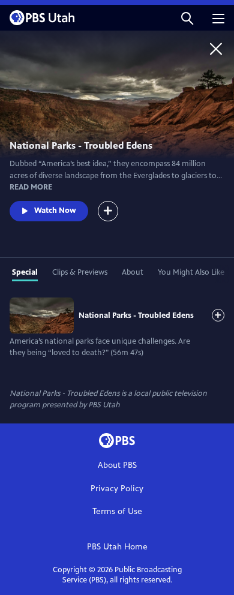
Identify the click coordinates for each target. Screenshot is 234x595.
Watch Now (55, 210)
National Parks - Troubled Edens (136, 315)
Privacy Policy (117, 488)
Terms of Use (117, 511)
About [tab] (132, 272)
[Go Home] (216, 49)
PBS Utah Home (117, 547)
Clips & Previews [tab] (79, 272)
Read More (31, 187)
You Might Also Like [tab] (191, 272)
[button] (187, 18)
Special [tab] (25, 272)
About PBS (117, 465)
